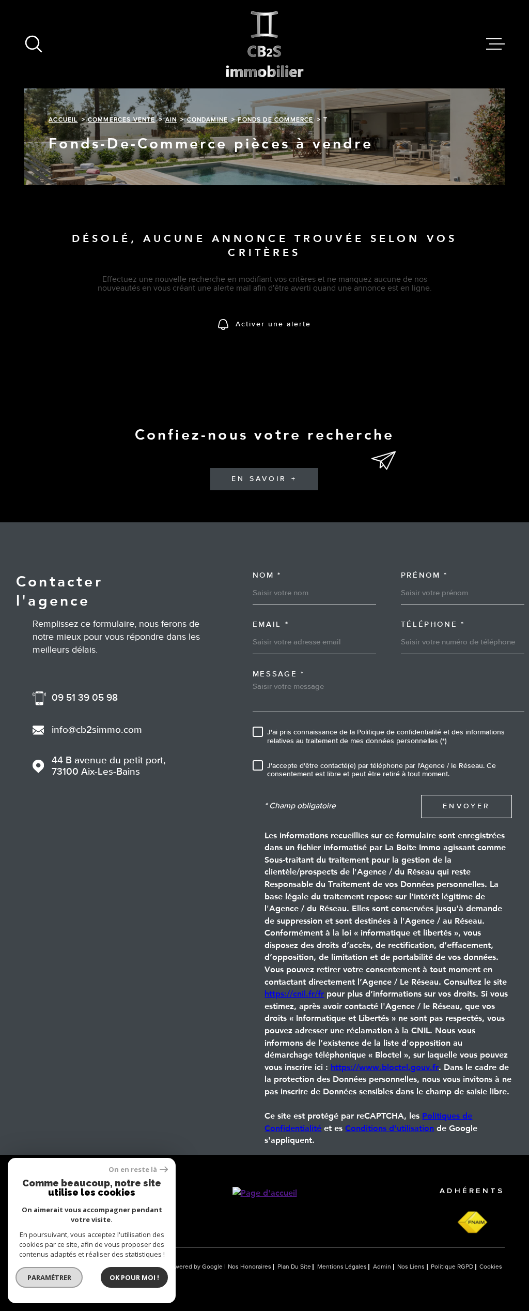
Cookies (490, 1267)
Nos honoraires (249, 1266)
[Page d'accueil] (264, 44)
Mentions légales (342, 1266)
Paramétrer (49, 1277)
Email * (271, 624)
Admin (382, 1266)
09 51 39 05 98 (85, 698)
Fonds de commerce (275, 119)
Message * (279, 674)
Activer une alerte (273, 324)
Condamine (207, 119)
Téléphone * (433, 624)
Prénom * (424, 575)
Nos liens (411, 1266)
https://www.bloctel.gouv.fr (385, 1067)
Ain (171, 119)
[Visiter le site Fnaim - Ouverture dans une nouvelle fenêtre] (472, 1222)
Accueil (63, 119)
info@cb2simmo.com (97, 730)
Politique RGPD (452, 1266)
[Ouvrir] (33, 44)
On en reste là (132, 1169)
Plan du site (294, 1266)
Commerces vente (121, 119)
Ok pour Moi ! (134, 1277)
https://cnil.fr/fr (294, 993)
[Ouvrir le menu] (495, 44)
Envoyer (466, 806)
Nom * (267, 575)
